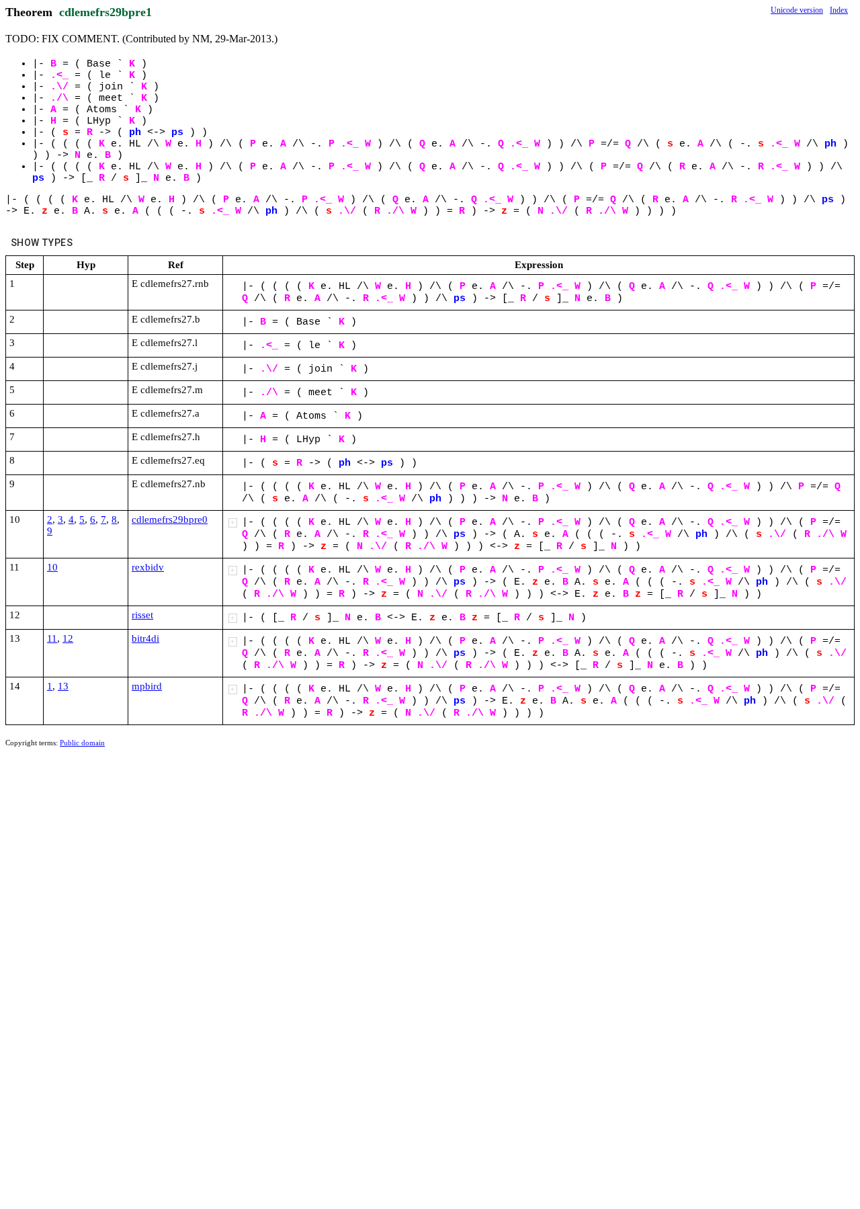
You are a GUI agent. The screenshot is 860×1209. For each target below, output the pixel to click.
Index (839, 10)
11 (52, 638)
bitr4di (145, 638)
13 (63, 686)
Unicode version (797, 10)
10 (52, 567)
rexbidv (148, 567)
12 (67, 638)
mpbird (147, 686)
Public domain (82, 743)
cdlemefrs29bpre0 (170, 519)
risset (142, 615)
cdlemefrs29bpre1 (105, 12)
